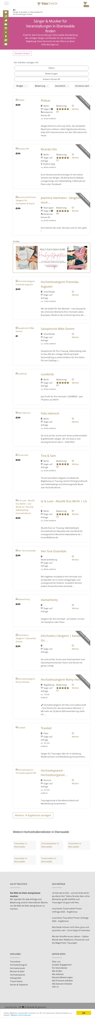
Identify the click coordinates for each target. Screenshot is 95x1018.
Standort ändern (22, 53)
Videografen (15, 978)
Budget (20, 86)
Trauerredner (16, 981)
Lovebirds (47, 374)
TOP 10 (55, 987)
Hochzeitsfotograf (18, 964)
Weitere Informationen (21, 1015)
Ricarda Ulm (49, 149)
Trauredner (15, 961)
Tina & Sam (48, 456)
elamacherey (49, 600)
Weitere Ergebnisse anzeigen (33, 815)
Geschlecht (60, 86)
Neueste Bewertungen (62, 977)
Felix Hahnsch (50, 413)
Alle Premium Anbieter (62, 980)
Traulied (46, 728)
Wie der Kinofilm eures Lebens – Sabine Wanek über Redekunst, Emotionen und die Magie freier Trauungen (70, 939)
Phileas (45, 101)
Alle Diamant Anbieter (62, 983)
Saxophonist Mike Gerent (57, 329)
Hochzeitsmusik (17, 968)
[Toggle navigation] (6, 3)
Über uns (56, 961)
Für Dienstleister (59, 968)
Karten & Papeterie (19, 984)
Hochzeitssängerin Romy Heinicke (63, 679)
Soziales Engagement (62, 964)
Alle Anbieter (58, 974)
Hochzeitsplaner (17, 974)
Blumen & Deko (17, 971)
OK (83, 1012)
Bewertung (40, 86)
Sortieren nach (82, 86)
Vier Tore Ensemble (53, 551)
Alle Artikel (57, 971)
